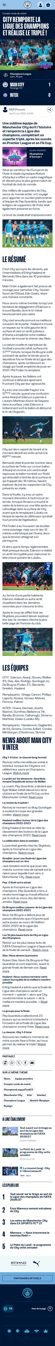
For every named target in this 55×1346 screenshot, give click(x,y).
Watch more (21, 773)
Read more (36, 797)
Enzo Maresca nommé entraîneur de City (31, 1210)
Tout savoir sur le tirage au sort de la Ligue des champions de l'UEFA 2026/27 (31, 1197)
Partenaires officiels (27, 1278)
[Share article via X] (18, 1062)
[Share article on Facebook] (25, 1062)
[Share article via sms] (5, 1062)
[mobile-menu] (4, 5)
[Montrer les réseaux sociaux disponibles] (50, 109)
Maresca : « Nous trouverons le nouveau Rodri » (29, 1234)
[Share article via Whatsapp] (12, 1062)
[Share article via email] (32, 1062)
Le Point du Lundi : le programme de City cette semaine (30, 1246)
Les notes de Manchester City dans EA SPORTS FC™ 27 (28, 1222)
